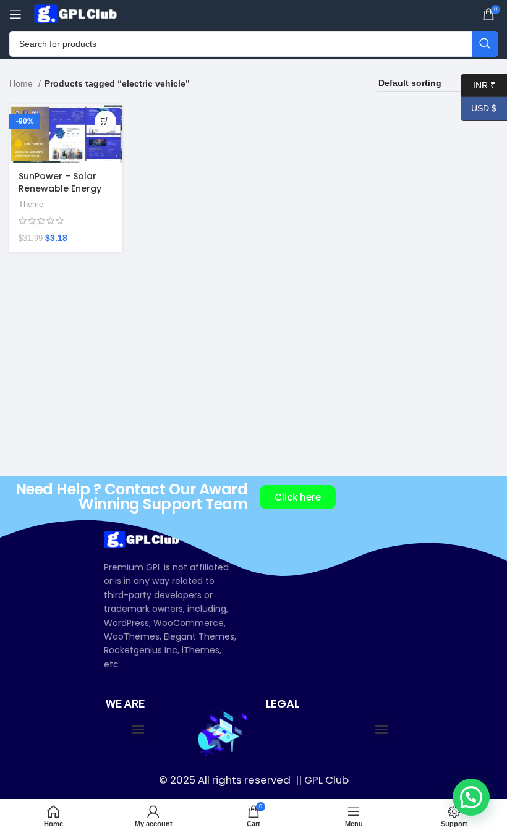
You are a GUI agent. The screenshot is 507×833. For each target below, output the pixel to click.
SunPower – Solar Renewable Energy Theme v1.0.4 (60, 188)
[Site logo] (77, 13)
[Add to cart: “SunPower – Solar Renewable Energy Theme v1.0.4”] (105, 121)
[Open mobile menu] (15, 14)
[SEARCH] (485, 44)
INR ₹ (478, 84)
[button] (138, 728)
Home (22, 83)
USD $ (478, 108)
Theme (31, 204)
